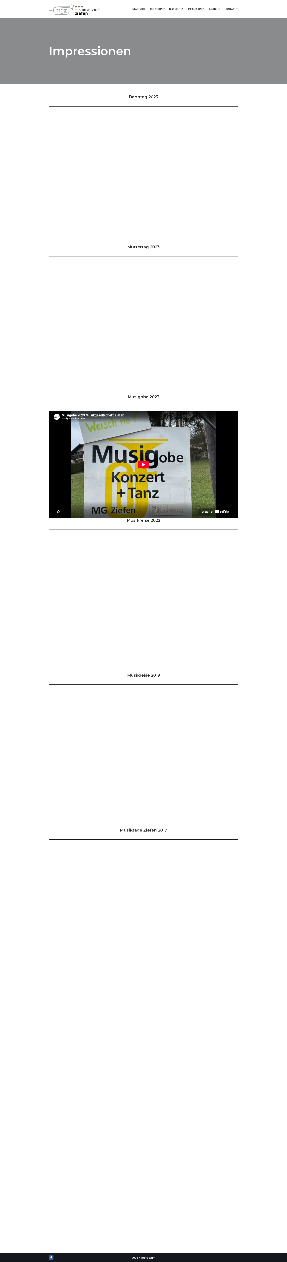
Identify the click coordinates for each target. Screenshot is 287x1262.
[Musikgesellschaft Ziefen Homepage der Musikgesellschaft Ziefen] (75, 9)
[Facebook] (51, 1257)
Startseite (138, 8)
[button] (164, 8)
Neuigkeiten (176, 8)
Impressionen (196, 8)
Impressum (148, 1258)
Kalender (214, 8)
